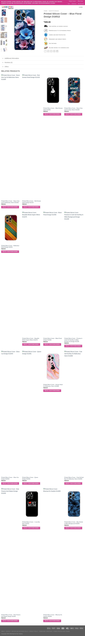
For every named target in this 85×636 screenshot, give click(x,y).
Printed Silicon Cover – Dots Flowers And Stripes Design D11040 (10, 615)
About (3, 631)
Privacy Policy (33, 631)
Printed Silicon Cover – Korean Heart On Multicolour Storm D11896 (53, 385)
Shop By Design (54, 11)
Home (45, 11)
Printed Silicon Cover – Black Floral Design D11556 (52, 339)
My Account (81, 3)
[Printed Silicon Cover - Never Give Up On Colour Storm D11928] (74, 90)
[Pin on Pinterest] (54, 51)
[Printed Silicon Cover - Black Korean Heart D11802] (53, 90)
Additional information (12, 58)
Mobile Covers (72, 1)
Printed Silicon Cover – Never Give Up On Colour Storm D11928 (73, 108)
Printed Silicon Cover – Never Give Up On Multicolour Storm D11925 (10, 201)
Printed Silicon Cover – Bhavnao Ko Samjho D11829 (52, 615)
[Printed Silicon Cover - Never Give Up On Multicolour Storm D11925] (11, 136)
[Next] (38, 30)
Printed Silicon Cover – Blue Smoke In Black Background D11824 (73, 522)
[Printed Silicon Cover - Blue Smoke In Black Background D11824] (74, 504)
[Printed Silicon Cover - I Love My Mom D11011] (32, 504)
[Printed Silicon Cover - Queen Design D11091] (32, 413)
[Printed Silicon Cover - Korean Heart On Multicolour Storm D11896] (53, 367)
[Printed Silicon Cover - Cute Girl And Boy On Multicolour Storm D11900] (74, 413)
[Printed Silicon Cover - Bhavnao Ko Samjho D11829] (53, 550)
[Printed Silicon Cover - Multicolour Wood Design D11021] (11, 228)
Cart (69, 3)
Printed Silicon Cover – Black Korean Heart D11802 (53, 108)
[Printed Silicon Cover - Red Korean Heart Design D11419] (32, 136)
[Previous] (10, 30)
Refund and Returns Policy (20, 631)
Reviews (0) (8, 62)
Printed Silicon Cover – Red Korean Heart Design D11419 (31, 201)
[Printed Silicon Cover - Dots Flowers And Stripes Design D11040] (11, 550)
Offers (7, 66)
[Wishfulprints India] (9, 7)
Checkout (74, 3)
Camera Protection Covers (61, 631)
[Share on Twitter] (48, 51)
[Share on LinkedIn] (57, 51)
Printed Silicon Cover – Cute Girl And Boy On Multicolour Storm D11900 (74, 478)
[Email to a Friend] (51, 51)
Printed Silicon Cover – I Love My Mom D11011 (31, 522)
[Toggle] (2, 58)
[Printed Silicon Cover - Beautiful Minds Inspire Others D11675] (32, 274)
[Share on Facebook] (45, 51)
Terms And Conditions (45, 631)
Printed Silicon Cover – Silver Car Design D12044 (10, 478)
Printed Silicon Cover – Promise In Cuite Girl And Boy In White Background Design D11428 (73, 340)
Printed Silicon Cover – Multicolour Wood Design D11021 (10, 246)
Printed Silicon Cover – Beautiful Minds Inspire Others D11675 (30, 339)
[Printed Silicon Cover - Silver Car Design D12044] (11, 413)
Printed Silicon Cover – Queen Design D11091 (30, 478)
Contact (8, 631)
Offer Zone (80, 1)
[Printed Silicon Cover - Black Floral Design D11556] (53, 274)
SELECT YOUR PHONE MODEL (10, 206)
